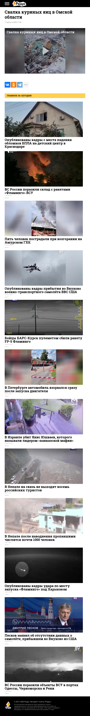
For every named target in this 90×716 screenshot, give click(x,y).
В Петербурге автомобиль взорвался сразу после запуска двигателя (41, 389)
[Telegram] (19, 85)
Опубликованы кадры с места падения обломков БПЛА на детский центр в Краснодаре (38, 143)
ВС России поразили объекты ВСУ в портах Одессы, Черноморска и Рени (41, 686)
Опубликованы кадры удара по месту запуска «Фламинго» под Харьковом (37, 587)
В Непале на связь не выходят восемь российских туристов (37, 488)
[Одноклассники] (13, 85)
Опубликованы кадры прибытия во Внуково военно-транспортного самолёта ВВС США (43, 290)
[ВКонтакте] (7, 85)
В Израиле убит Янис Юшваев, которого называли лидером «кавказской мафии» (39, 439)
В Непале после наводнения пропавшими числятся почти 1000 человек (40, 538)
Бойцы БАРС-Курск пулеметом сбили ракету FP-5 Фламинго (43, 339)
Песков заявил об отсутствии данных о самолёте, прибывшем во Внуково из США (41, 637)
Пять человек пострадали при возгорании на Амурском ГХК (43, 240)
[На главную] (19, 3)
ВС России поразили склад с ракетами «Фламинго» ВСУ (37, 191)
